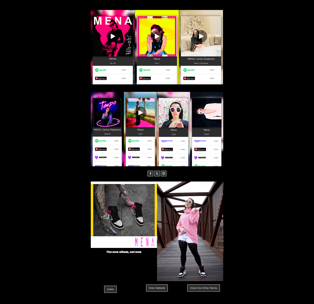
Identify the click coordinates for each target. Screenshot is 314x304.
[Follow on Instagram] (163, 173)
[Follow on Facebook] (150, 173)
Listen (110, 289)
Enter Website (157, 288)
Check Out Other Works (203, 288)
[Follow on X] (157, 173)
